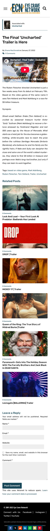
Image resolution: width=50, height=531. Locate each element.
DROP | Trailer (9, 254)
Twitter (7, 516)
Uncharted (17, 26)
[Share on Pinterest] (39, 528)
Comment (7, 460)
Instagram (40, 512)
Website (6, 443)
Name (5, 424)
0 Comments (10, 53)
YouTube (15, 516)
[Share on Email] (35, 528)
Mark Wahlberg (35, 170)
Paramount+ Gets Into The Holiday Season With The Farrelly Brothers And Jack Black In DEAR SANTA (24, 365)
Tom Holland (23, 174)
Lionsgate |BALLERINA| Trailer (17, 403)
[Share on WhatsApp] (30, 528)
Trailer (33, 174)
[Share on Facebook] (10, 528)
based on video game (17, 170)
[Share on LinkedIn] (25, 528)
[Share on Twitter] (15, 528)
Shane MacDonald (12, 50)
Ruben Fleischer (9, 174)
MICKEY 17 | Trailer (11, 289)
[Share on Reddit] (20, 528)
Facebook (27, 512)
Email (5, 433)
